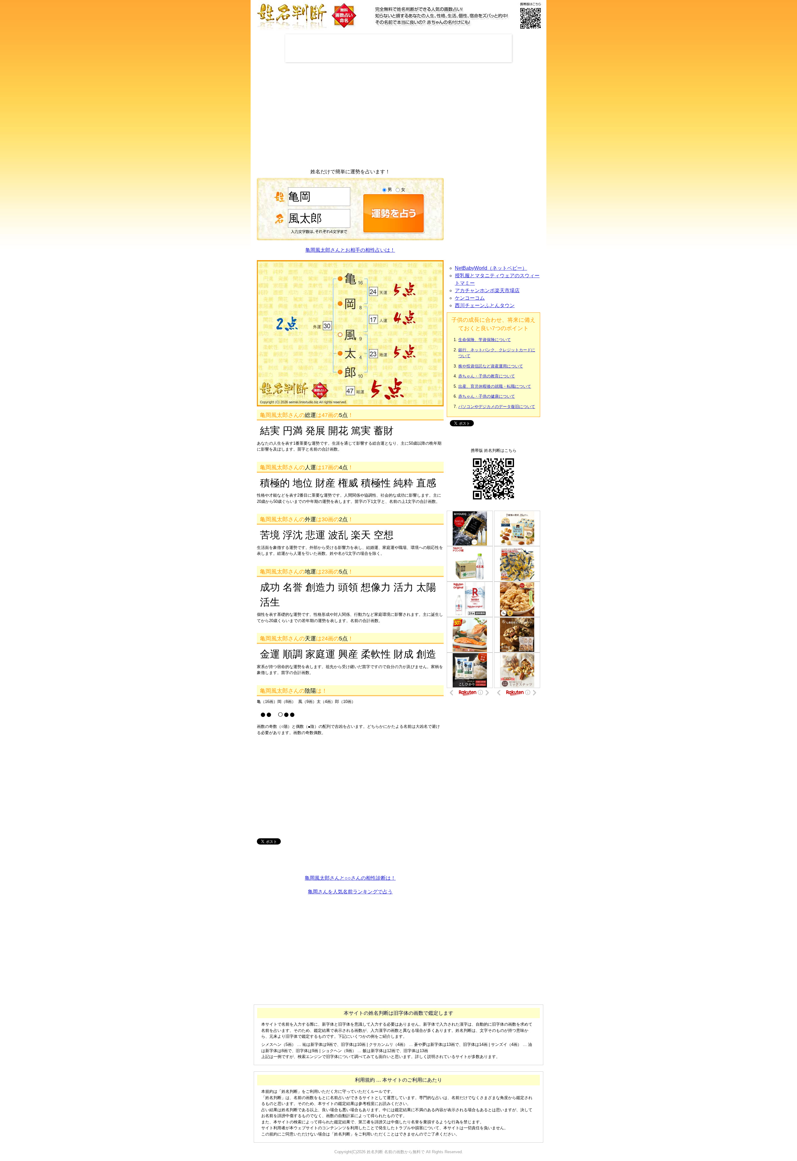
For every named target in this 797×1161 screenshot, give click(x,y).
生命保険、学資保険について (484, 339)
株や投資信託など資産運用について (490, 366)
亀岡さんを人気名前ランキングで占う (350, 891)
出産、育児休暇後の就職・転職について (494, 386)
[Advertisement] (398, 48)
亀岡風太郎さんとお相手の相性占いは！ (350, 250)
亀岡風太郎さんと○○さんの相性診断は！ (350, 878)
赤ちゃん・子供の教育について (486, 376)
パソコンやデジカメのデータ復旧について (496, 406)
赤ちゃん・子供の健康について (486, 396)
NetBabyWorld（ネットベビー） (491, 268)
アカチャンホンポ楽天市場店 (487, 290)
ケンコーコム (470, 298)
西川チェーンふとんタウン (485, 305)
